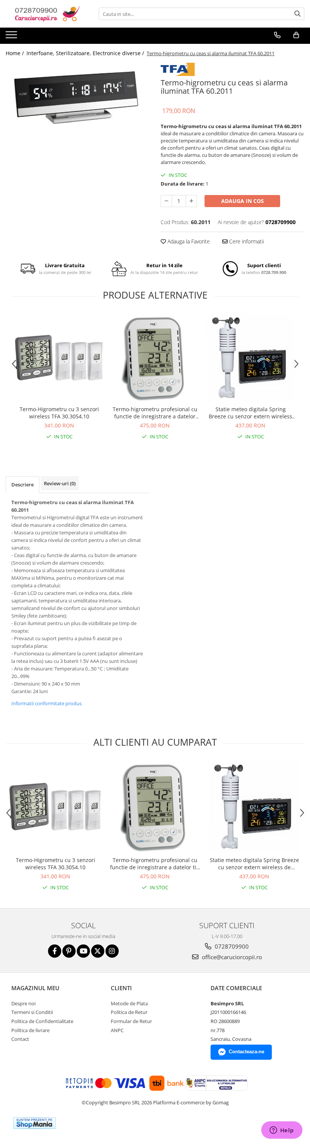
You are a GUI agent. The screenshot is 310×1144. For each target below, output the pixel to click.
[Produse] (12, 37)
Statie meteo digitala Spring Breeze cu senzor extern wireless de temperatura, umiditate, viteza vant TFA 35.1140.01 (250, 413)
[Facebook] (54, 951)
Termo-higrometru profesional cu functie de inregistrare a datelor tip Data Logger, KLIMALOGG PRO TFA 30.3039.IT (155, 413)
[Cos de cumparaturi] (296, 35)
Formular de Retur (131, 1021)
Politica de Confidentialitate (42, 1021)
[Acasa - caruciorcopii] (43, 14)
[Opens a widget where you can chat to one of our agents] (281, 1130)
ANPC (117, 1030)
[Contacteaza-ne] (277, 35)
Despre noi (23, 1003)
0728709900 (231, 946)
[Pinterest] (69, 951)
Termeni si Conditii (32, 1012)
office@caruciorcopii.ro (231, 957)
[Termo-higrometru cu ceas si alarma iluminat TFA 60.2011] (77, 96)
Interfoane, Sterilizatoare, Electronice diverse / (86, 53)
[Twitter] (97, 951)
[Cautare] (297, 14)
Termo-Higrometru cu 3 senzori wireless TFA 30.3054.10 (59, 413)
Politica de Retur (129, 1012)
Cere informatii (246, 241)
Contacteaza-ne (246, 1051)
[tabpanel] (77, 96)
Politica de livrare (30, 1030)
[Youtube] (83, 951)
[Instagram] (112, 951)
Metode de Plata (129, 1003)
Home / (15, 53)
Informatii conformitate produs (46, 703)
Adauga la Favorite (188, 241)
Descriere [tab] (22, 484)
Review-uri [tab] (60, 483)
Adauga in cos (242, 200)
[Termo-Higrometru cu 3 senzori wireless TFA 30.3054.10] (59, 358)
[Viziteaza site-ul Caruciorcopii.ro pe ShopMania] (34, 1123)
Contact (20, 1039)
